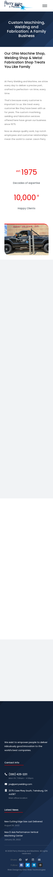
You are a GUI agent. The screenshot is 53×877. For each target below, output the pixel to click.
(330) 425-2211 (18, 774)
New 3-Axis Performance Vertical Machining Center (21, 834)
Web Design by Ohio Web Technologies (26, 869)
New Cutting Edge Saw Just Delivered (23, 821)
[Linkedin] (34, 865)
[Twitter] (28, 865)
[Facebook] (21, 865)
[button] (20, 859)
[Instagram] (40, 865)
